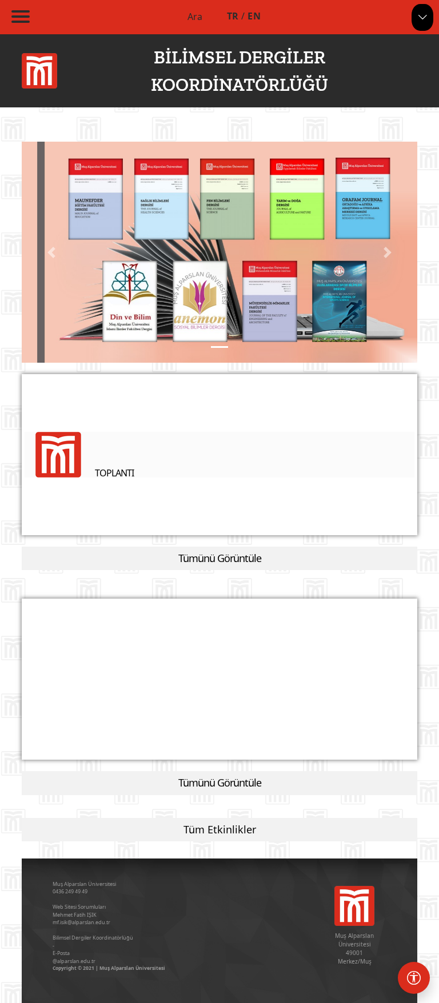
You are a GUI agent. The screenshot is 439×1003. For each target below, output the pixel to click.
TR (233, 16)
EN (254, 16)
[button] (51, 252)
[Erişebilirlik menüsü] (414, 978)
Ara (194, 16)
